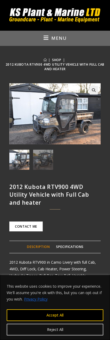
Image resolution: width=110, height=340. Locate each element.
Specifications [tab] (69, 246)
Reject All (55, 329)
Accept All (55, 315)
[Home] (45, 60)
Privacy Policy (36, 299)
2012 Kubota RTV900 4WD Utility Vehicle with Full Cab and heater (55, 66)
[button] (93, 90)
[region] (55, 307)
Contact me (26, 226)
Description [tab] (38, 246)
